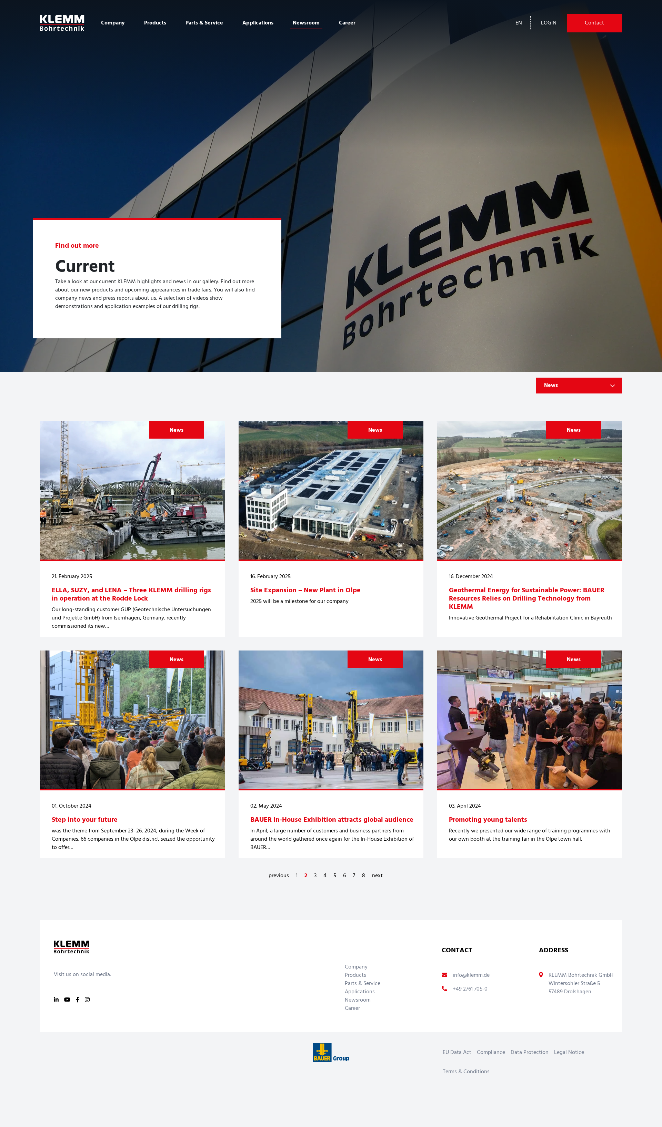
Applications (360, 991)
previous (279, 875)
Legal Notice (569, 1052)
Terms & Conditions (466, 1071)
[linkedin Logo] (56, 1000)
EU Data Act (457, 1052)
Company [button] (113, 23)
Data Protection (530, 1052)
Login (548, 23)
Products (355, 975)
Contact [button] (594, 23)
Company (356, 967)
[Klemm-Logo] (62, 23)
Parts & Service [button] (204, 23)
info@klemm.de (471, 975)
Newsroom (306, 23)
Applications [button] (257, 23)
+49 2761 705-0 (470, 989)
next (377, 875)
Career (347, 23)
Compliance (491, 1052)
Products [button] (155, 23)
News (176, 430)
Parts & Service (362, 983)
